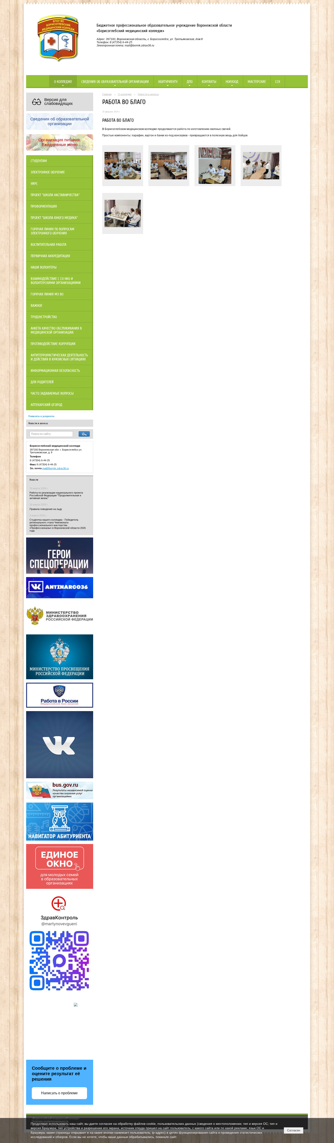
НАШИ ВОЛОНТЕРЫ (44, 267)
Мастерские (257, 82)
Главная (107, 94)
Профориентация (44, 206)
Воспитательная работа (48, 245)
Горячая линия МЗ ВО (47, 294)
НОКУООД (232, 82)
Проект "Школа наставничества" (55, 195)
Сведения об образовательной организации (115, 82)
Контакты (209, 82)
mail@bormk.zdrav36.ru (55, 468)
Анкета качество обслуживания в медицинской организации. (56, 330)
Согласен (293, 1130)
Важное (36, 306)
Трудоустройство (44, 317)
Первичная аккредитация (50, 256)
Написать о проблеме (59, 1093)
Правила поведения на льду (46, 509)
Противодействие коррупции (53, 344)
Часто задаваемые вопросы (52, 393)
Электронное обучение (48, 172)
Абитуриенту (167, 82)
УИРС (34, 184)
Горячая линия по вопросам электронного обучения (52, 231)
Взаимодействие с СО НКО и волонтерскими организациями (56, 281)
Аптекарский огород (46, 405)
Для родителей (42, 382)
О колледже (63, 82)
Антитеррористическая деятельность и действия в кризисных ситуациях (59, 357)
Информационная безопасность (55, 371)
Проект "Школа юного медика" (54, 218)
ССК (277, 82)
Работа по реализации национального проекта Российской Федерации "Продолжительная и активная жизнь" (56, 495)
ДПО (189, 82)
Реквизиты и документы (41, 416)
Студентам (39, 161)
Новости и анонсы (38, 423)
